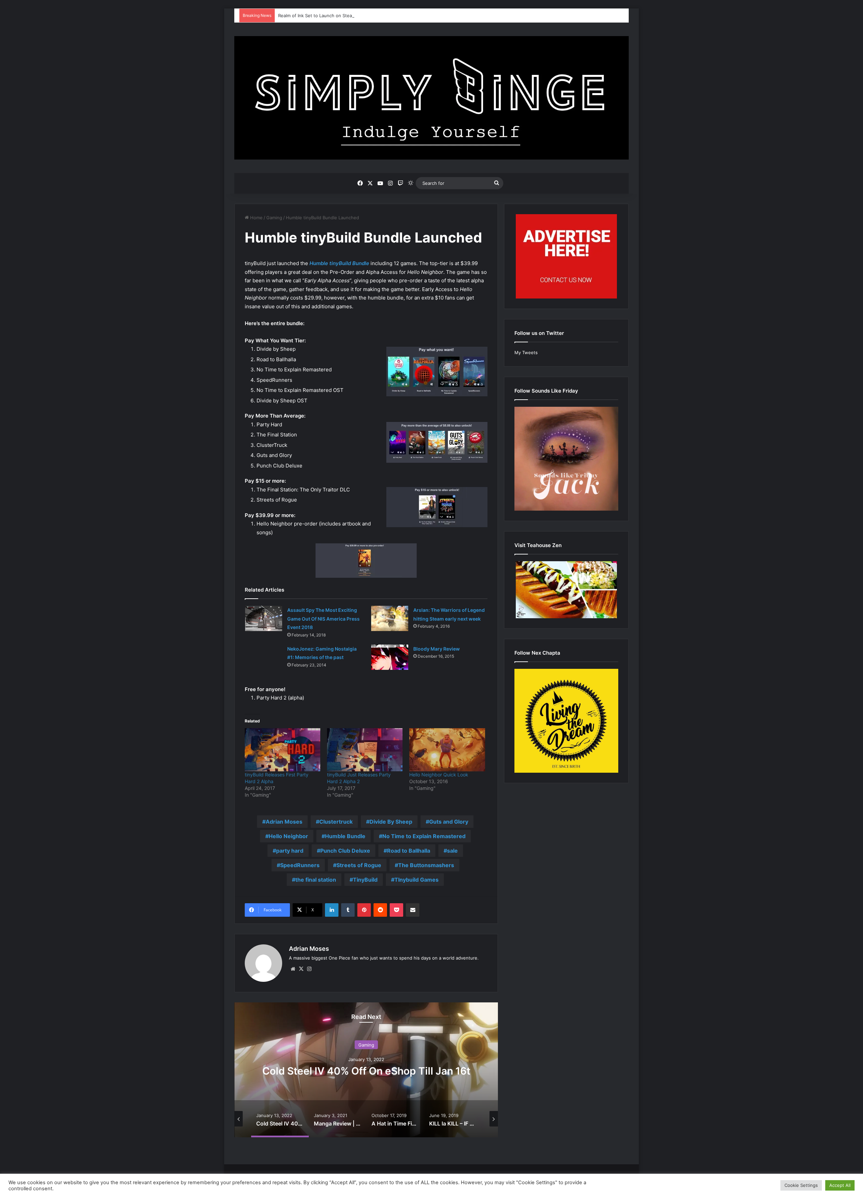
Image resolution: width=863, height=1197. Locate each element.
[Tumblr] (348, 910)
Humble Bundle (345, 836)
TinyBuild (365, 879)
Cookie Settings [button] (801, 1185)
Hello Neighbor (288, 836)
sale (452, 850)
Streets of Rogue (358, 865)
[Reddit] (380, 910)
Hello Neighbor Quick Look (438, 774)
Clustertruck (336, 821)
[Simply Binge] (431, 98)
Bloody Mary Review (436, 649)
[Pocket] (396, 910)
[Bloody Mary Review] (389, 657)
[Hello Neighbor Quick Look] (447, 749)
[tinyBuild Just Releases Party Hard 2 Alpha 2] (365, 749)
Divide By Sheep (390, 821)
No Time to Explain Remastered (424, 836)
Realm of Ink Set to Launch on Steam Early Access (331, 15)
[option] (366, 1069)
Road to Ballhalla (408, 850)
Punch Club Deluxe (345, 850)
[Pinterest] (364, 910)
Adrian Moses (284, 821)
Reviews (366, 1045)
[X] (301, 969)
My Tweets (526, 352)
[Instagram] (309, 969)
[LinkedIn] (331, 910)
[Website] (293, 969)
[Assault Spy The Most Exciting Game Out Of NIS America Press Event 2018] (263, 618)
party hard (289, 850)
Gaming (274, 217)
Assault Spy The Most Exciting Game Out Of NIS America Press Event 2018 (323, 618)
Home (256, 217)
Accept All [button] (840, 1185)
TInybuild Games (416, 879)
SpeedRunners (300, 865)
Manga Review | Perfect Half (366, 1071)
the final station (315, 879)
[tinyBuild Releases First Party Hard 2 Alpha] (282, 749)
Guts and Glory (448, 821)
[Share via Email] (412, 910)
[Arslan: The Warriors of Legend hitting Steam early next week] (389, 618)
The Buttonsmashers (426, 865)
